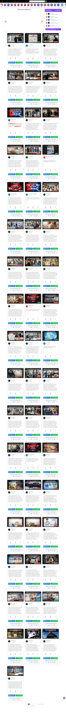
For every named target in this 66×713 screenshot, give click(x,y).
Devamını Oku (12, 62)
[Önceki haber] (6, 21)
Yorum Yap (19, 62)
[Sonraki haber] (42, 21)
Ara (45, 1)
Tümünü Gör (53, 29)
